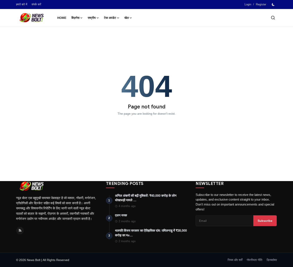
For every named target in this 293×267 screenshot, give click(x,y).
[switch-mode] (273, 4)
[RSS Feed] (20, 230)
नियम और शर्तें (235, 260)
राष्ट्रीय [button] (92, 18)
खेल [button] (126, 18)
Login (248, 4)
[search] (273, 18)
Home (61, 18)
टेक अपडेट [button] (110, 18)
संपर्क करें (36, 4)
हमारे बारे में (21, 4)
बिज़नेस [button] (75, 18)
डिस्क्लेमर (272, 260)
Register (261, 4)
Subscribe (265, 220)
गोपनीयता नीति (254, 260)
